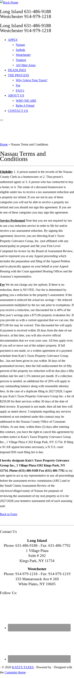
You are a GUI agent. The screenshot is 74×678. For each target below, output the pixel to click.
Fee (18, 85)
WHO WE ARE (26, 100)
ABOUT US (16, 95)
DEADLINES (17, 70)
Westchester (23, 54)
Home (4, 144)
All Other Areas (26, 65)
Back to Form (8, 514)
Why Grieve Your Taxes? (31, 80)
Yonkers (21, 60)
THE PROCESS (18, 75)
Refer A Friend (25, 105)
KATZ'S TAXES (23, 667)
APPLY (13, 39)
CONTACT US (18, 110)
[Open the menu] (1, 120)
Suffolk (20, 50)
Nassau (20, 44)
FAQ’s (20, 90)
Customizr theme (15, 672)
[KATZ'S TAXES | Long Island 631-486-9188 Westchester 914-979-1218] (9, 2)
